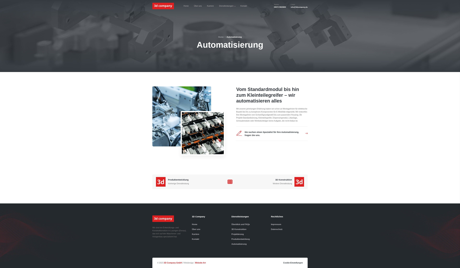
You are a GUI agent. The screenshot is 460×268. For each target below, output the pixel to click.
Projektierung (237, 234)
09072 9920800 (280, 7)
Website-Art (200, 263)
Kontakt (243, 6)
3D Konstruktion (283, 180)
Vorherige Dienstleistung (178, 184)
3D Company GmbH (173, 263)
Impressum (276, 224)
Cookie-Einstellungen (293, 263)
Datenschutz (276, 229)
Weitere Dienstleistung (282, 184)
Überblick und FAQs (240, 224)
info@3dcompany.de (299, 7)
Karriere (210, 6)
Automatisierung (239, 244)
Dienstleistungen (226, 6)
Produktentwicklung (178, 180)
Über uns (198, 6)
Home (186, 6)
